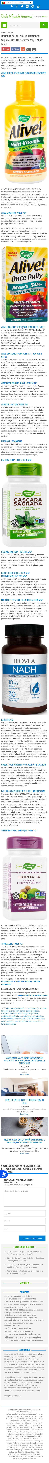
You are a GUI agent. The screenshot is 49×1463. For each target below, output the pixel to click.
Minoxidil (33, 1318)
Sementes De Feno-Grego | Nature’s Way (19, 830)
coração (26, 1307)
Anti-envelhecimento (13, 1299)
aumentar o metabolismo (33, 1301)
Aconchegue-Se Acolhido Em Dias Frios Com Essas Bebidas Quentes (25, 1272)
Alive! (8, 1008)
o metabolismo (11, 1320)
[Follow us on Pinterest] (32, 6)
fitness (28, 1312)
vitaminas (36, 1334)
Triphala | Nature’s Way (12, 943)
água (27, 1340)
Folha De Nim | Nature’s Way (14, 576)
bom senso (20, 1011)
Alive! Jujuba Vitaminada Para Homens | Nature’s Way (23, 75)
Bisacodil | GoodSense (11, 441)
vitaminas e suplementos (22, 1337)
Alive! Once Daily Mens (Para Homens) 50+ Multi (23, 327)
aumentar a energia (13, 1301)
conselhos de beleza (13, 1307)
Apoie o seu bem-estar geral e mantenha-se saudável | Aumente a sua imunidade (25, 1265)
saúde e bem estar (17, 1328)
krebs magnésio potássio (28, 1013)
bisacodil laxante (8, 1011)
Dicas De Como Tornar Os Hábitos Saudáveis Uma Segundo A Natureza (25, 1259)
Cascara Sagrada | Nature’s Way (16, 551)
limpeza (17, 1318)
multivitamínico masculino (32, 1016)
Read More (24, 1074)
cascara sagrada (32, 1011)
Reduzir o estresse (25, 1323)
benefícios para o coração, (16, 1305)
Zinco (13, 1024)
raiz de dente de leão (23, 1021)
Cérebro (26, 1310)
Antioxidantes (29, 1299)
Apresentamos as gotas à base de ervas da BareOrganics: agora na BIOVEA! (24, 1252)
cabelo (40, 1305)
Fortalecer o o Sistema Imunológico (20, 1315)
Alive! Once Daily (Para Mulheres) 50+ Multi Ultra (21, 355)
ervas (13, 1312)
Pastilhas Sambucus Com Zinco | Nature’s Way (23, 791)
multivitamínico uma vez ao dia (14, 1018)
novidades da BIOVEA (10, 981)
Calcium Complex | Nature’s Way (16, 460)
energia (7, 1312)
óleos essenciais (37, 1340)
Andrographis (33, 1008)
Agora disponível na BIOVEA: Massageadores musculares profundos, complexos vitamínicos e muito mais (24, 1060)
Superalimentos (26, 1331)
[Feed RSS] (12, 6)
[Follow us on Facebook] (17, 6)
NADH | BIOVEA (7, 719)
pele (41, 1320)
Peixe (37, 1320)
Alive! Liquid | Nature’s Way (13, 212)
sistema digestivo (12, 1331)
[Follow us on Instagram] (37, 6)
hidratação (9, 1318)
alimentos (19, 1296)
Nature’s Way (39, 1018)
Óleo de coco (20, 1340)
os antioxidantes (27, 1320)
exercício (20, 1312)
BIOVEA (43, 1008)
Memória (25, 1318)
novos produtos (7, 1021)
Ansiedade (27, 1296)
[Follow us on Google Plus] (27, 6)
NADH (30, 1018)
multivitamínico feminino (11, 1016)
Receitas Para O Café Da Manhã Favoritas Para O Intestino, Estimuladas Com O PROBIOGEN (24, 1141)
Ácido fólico (9, 1340)
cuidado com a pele (13, 1310)
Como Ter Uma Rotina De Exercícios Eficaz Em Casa (24, 1101)
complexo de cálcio (9, 1013)
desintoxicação (36, 1310)
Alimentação (9, 1296)
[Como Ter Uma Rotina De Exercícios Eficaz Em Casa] (24, 1094)
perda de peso (10, 1323)
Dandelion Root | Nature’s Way (15, 573)
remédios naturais (12, 1325)
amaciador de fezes (19, 1008)
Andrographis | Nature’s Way (14, 404)
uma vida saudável (18, 1334)
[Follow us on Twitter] (21, 6)
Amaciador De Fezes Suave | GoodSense (19, 383)
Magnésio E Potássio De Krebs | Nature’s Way (22, 600)
